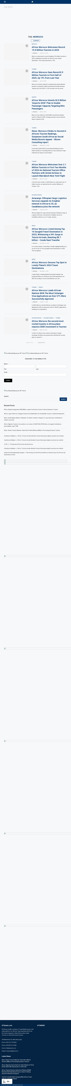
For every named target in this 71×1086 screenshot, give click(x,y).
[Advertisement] (35, 22)
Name (6, 364)
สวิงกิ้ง (5, 444)
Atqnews (35, 53)
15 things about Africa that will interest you (21, 444)
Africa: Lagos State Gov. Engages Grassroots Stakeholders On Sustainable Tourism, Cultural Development (34, 413)
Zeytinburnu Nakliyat (9, 440)
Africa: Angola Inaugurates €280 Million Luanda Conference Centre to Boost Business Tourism (31, 409)
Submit (8, 380)
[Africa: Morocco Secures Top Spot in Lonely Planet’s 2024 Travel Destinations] (16, 267)
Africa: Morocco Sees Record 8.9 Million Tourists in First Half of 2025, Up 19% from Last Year (47, 75)
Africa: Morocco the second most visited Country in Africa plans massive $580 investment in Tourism (49, 324)
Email (5, 372)
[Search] (66, 2)
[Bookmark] (26, 45)
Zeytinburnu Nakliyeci (10, 436)
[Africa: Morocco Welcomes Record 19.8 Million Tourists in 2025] (16, 51)
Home (5, 7)
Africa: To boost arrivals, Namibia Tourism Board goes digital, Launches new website (41, 436)
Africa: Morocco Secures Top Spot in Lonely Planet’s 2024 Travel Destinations (49, 265)
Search (6, 396)
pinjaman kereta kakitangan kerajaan (14, 452)
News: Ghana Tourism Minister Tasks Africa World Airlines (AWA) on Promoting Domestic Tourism (32, 430)
